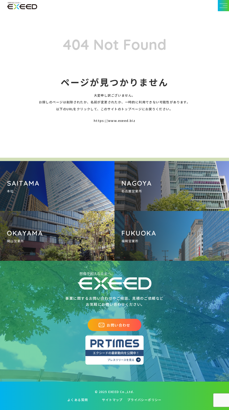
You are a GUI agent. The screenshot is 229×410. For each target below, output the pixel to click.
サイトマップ (112, 399)
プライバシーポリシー (144, 399)
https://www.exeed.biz (114, 120)
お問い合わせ (118, 325)
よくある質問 (77, 399)
